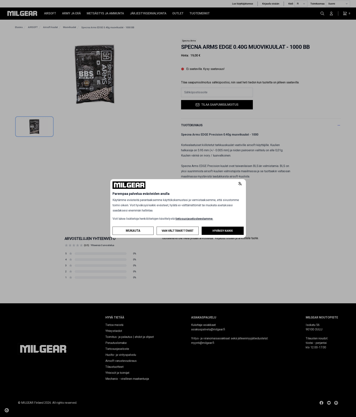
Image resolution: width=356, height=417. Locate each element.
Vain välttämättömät (178, 230)
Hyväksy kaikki (222, 230)
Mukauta (133, 230)
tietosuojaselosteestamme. (194, 218)
